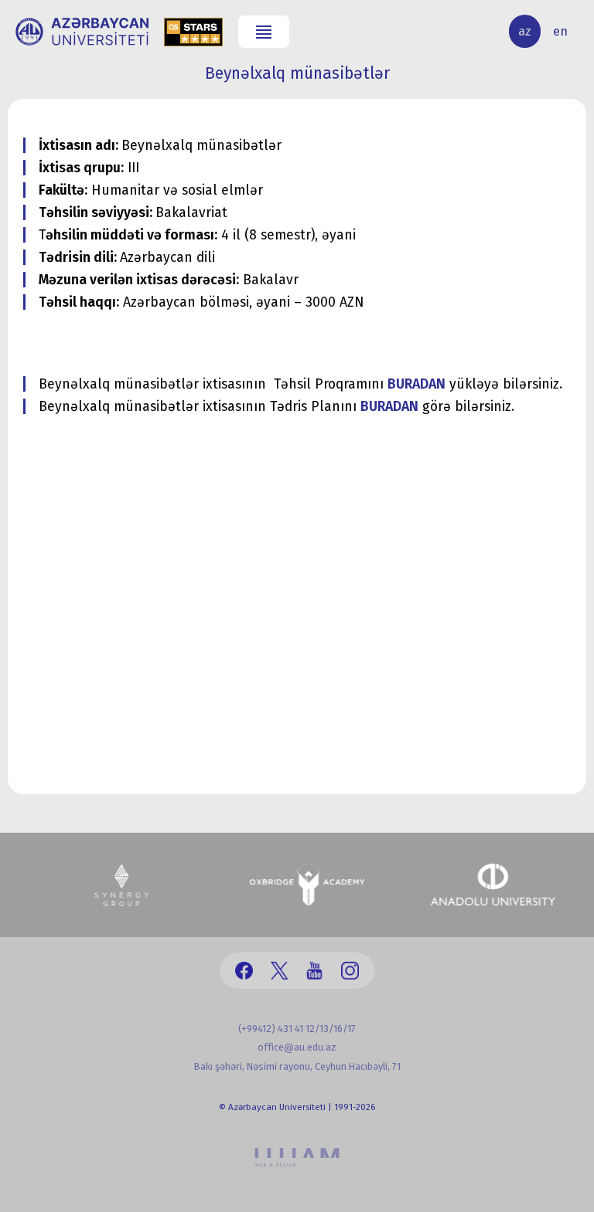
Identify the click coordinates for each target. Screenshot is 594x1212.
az (524, 31)
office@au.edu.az (297, 1047)
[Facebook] (244, 970)
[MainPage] (81, 32)
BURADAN (416, 384)
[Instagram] (350, 970)
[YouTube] (314, 970)
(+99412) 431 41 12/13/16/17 (297, 1028)
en (560, 31)
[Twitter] (279, 970)
